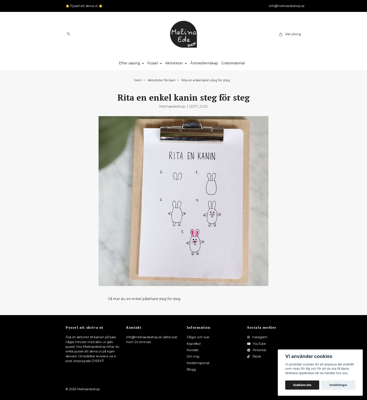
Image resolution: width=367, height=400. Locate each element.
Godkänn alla (302, 385)
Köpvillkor (194, 344)
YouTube (259, 344)
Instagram (259, 337)
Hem (138, 80)
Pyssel (152, 63)
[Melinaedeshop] (183, 34)
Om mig (193, 356)
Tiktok (256, 356)
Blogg (191, 369)
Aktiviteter (174, 63)
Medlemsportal (198, 363)
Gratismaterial (233, 63)
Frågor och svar (198, 337)
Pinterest (259, 350)
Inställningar (338, 385)
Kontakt (193, 350)
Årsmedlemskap (204, 63)
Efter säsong (129, 63)
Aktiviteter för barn (161, 80)
